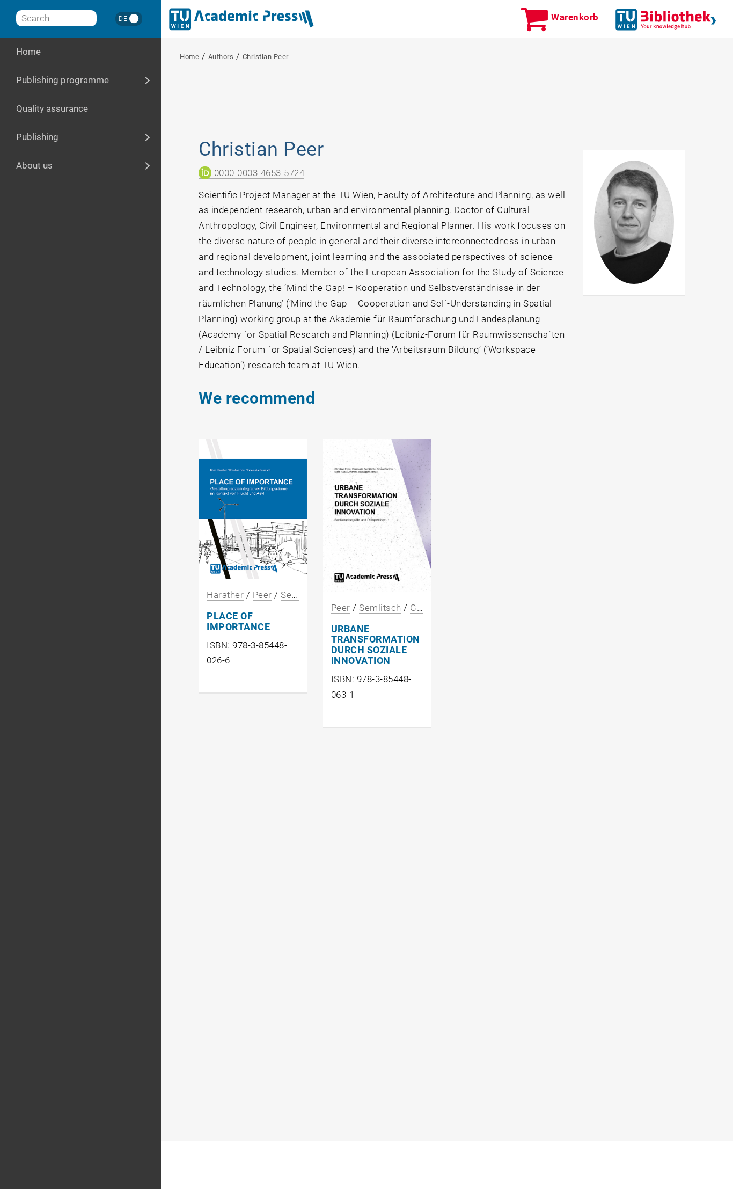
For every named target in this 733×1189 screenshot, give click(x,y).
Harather (225, 594)
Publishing (68, 137)
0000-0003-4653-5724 (257, 172)
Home (28, 51)
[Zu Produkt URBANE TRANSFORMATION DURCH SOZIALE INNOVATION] (377, 515)
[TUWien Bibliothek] (666, 19)
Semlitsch (380, 607)
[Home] (241, 19)
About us (65, 165)
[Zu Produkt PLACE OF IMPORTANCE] (253, 509)
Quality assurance (52, 108)
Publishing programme (88, 80)
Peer (262, 594)
